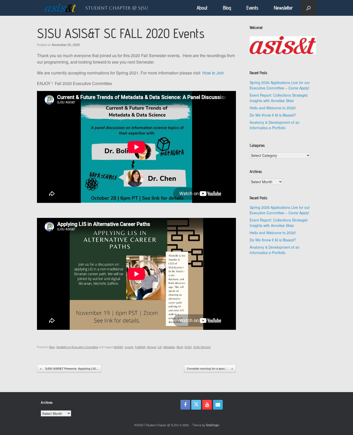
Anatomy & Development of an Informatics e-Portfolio (275, 125)
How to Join (213, 73)
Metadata (169, 347)
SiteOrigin (212, 425)
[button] (308, 8)
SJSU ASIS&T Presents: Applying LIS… (69, 368)
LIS (160, 347)
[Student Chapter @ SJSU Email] (218, 405)
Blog (227, 8)
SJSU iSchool (201, 347)
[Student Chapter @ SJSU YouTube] (207, 405)
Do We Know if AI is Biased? (273, 115)
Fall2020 (140, 347)
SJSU (188, 347)
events (129, 347)
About (202, 8)
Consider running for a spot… (210, 368)
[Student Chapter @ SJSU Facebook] (185, 405)
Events (252, 8)
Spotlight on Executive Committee (77, 347)
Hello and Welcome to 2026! (273, 107)
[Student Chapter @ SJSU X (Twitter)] (196, 405)
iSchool (151, 347)
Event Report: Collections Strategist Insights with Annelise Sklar (279, 98)
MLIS (180, 347)
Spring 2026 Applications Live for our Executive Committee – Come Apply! (280, 85)
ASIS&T (118, 347)
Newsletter (283, 8)
